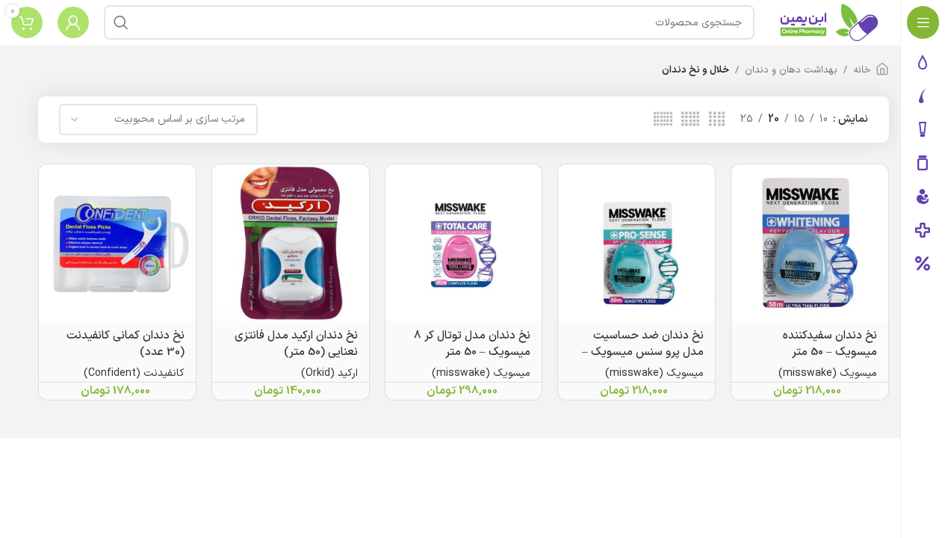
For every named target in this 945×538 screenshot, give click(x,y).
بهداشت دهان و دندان (791, 70)
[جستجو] (121, 22)
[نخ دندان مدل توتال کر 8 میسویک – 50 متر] (463, 242)
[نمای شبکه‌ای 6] (663, 120)
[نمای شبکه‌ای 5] (690, 120)
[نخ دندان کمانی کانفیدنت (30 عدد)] (117, 242)
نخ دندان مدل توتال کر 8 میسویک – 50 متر (472, 344)
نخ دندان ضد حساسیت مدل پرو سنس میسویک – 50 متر (643, 352)
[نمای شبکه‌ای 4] (717, 120)
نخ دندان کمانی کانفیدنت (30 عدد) (125, 344)
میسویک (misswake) (827, 373)
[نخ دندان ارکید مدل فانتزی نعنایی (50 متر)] (290, 242)
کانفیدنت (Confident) (134, 373)
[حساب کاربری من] (73, 22)
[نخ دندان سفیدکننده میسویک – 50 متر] (809, 242)
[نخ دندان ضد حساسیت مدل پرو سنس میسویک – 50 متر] (636, 242)
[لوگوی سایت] (829, 22)
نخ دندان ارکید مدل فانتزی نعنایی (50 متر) (296, 344)
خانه (862, 70)
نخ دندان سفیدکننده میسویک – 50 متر (830, 344)
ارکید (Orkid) (329, 373)
